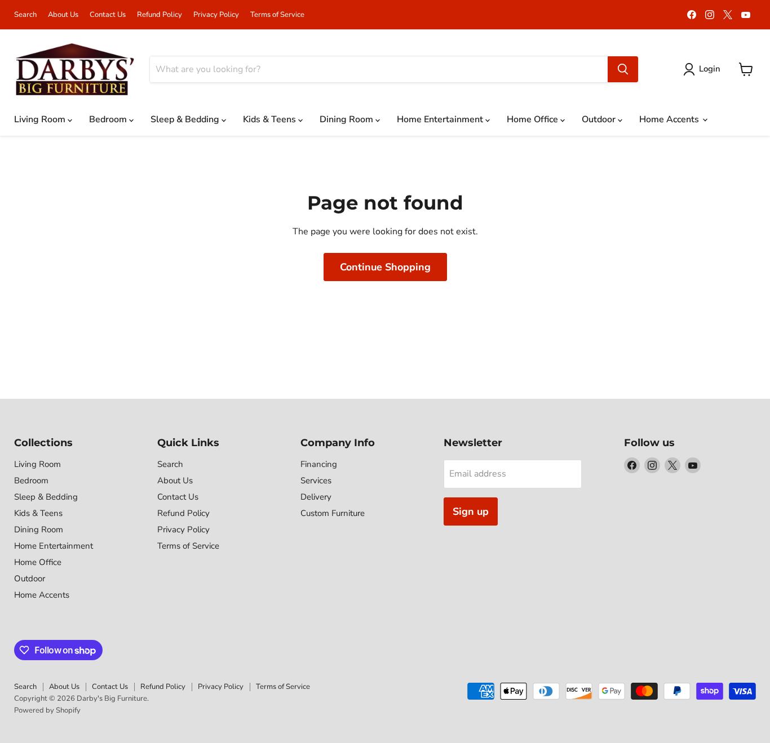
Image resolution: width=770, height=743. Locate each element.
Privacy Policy (216, 15)
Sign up (471, 511)
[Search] (623, 69)
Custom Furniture (332, 513)
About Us (63, 15)
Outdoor (600, 119)
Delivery (315, 496)
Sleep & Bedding (186, 119)
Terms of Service (277, 15)
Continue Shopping (385, 267)
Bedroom (109, 119)
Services (315, 480)
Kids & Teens (270, 119)
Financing (318, 464)
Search (25, 15)
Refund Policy (159, 15)
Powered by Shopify (47, 710)
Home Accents (670, 119)
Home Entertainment (441, 119)
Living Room (41, 119)
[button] (704, 69)
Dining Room (347, 119)
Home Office (533, 119)
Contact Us (108, 15)
